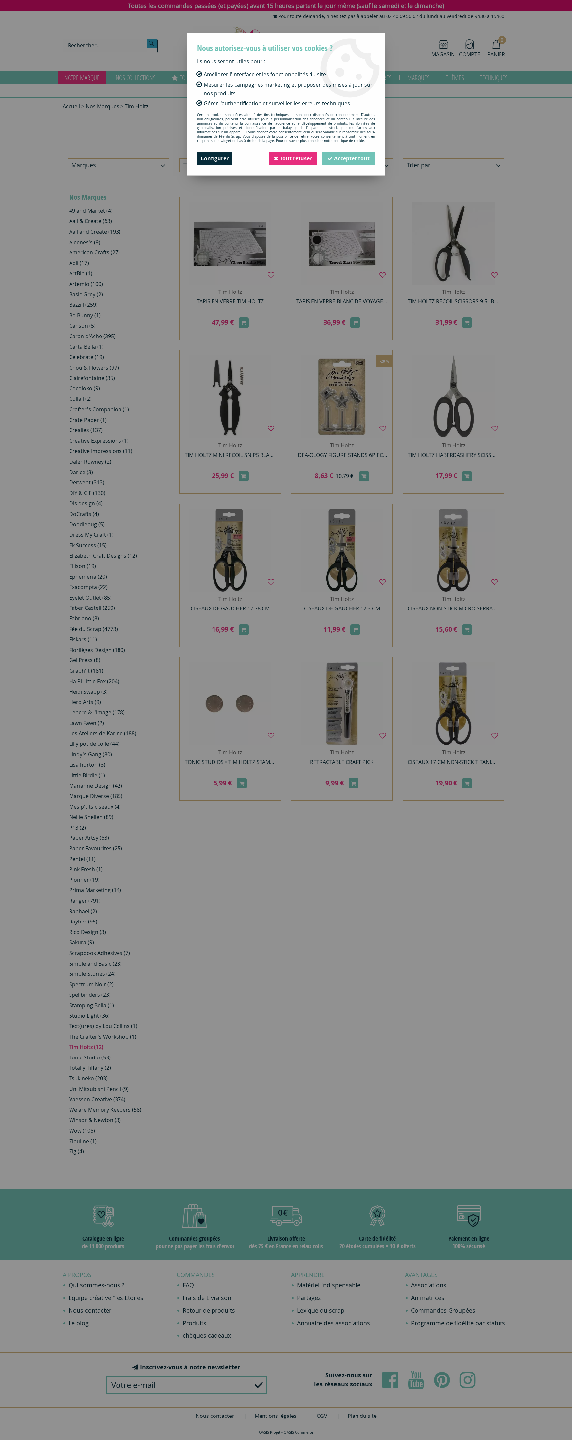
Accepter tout (351, 158)
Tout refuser (295, 158)
